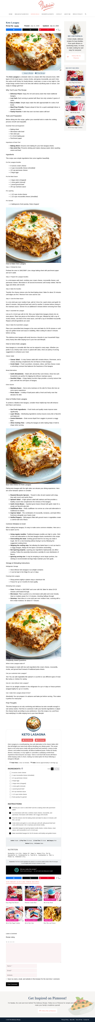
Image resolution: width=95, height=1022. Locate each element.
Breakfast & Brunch (21, 14)
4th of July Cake (29, 923)
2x (55, 769)
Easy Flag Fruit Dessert (12, 902)
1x (52, 769)
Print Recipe (41, 73)
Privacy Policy (78, 14)
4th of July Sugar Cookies (13, 923)
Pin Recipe (41, 740)
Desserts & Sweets (48, 14)
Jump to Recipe (28, 73)
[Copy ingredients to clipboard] (22, 768)
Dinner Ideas (35, 14)
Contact (59, 14)
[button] (85, 14)
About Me (72, 1019)
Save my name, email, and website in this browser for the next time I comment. (34, 979)
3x (58, 769)
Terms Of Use (79, 1019)
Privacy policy (65, 1019)
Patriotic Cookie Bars (30, 902)
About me (67, 14)
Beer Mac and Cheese (50, 923)
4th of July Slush (48, 902)
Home (10, 14)
